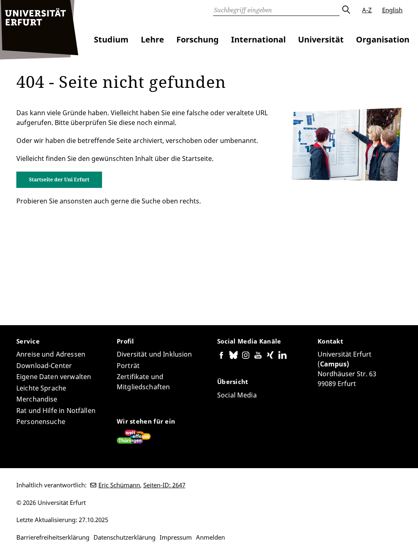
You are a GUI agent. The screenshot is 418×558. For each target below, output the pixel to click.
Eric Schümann (119, 485)
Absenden (346, 10)
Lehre (152, 39)
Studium (111, 39)
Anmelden (210, 537)
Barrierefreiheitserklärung (52, 537)
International (258, 39)
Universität (321, 39)
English (392, 10)
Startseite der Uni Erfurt (59, 179)
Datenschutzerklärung (124, 537)
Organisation (382, 39)
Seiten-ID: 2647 (164, 485)
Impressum (176, 537)
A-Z (367, 10)
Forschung (197, 39)
